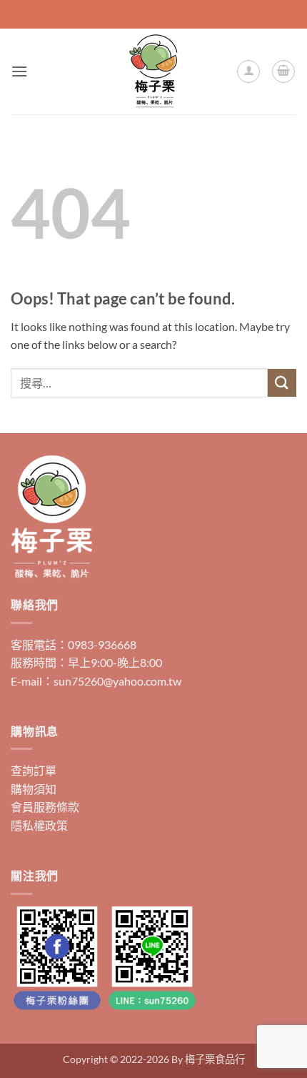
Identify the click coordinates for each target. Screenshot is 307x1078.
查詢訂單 (33, 770)
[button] (19, 71)
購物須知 (33, 789)
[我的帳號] (248, 71)
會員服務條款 (45, 807)
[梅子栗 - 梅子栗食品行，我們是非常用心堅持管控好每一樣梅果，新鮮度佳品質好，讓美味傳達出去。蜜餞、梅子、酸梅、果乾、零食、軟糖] (153, 71)
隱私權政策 (39, 825)
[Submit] (282, 383)
